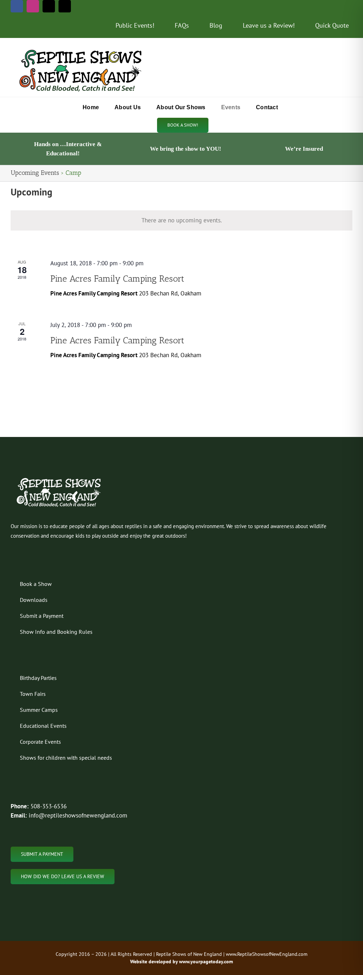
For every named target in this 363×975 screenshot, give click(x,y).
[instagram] (33, 6)
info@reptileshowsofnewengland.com (78, 815)
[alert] (181, 220)
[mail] (49, 6)
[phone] (64, 6)
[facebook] (17, 6)
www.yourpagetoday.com (205, 961)
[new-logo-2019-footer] (59, 479)
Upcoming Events (35, 173)
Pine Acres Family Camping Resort (117, 278)
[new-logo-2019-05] (81, 50)
